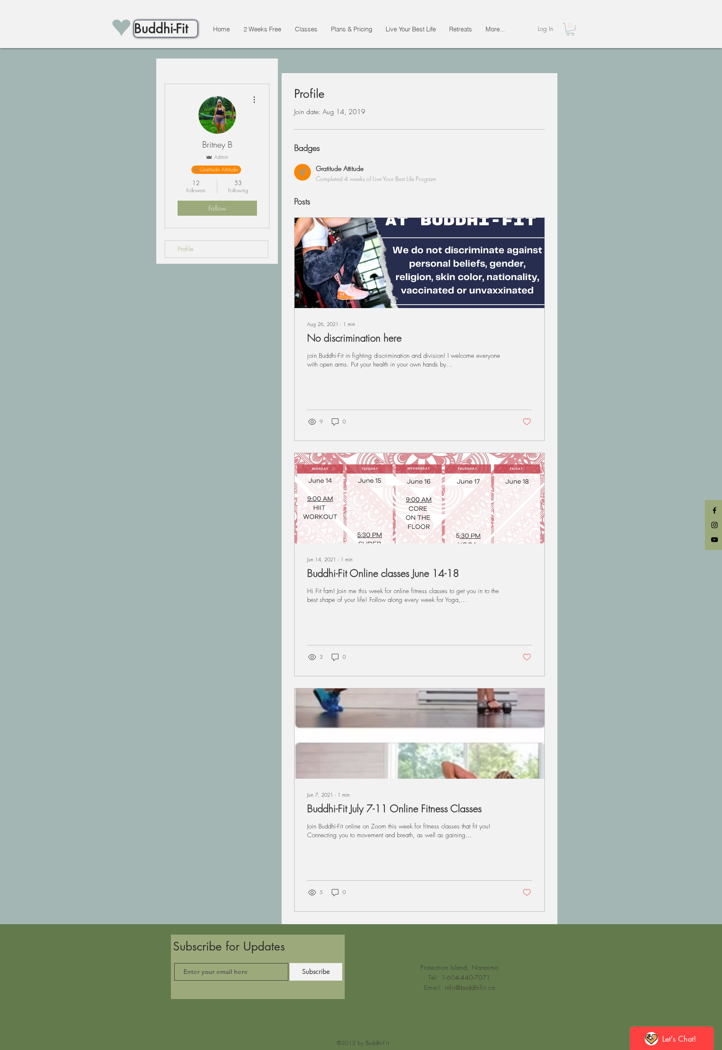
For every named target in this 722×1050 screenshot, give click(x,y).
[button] (570, 29)
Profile (185, 249)
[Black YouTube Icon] (714, 539)
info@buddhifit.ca (470, 988)
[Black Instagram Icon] (714, 525)
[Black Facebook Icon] (714, 510)
